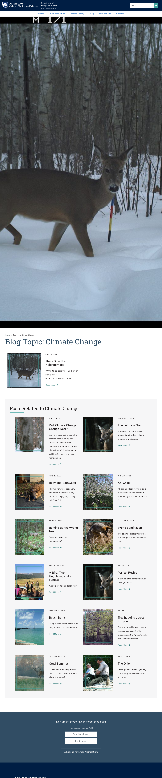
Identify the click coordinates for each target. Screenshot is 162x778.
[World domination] (115, 538)
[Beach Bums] (46, 628)
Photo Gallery (77, 13)
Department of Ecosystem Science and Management (49, 5)
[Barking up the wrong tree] (46, 538)
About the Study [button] (57, 13)
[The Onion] (115, 674)
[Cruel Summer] (46, 674)
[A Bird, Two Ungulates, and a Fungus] (46, 583)
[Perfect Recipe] (115, 583)
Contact (120, 13)
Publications (105, 13)
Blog (92, 13)
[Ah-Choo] (115, 493)
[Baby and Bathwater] (46, 493)
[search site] (156, 5)
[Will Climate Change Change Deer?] (46, 442)
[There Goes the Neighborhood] (43, 372)
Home (41, 13)
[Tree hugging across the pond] (115, 629)
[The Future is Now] (115, 436)
